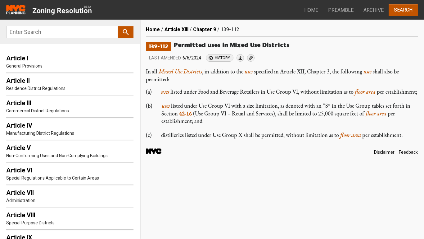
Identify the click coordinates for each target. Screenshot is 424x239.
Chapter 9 (204, 29)
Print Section (240, 58)
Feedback (408, 152)
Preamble (341, 10)
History (222, 58)
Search (403, 10)
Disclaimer (384, 152)
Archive (373, 10)
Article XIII (176, 29)
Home (311, 10)
